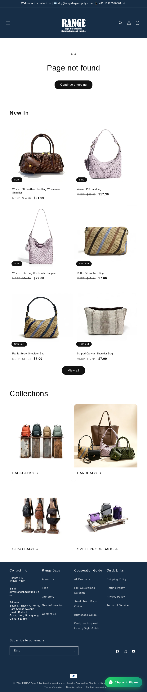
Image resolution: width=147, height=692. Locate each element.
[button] (8, 23)
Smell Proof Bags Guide (85, 604)
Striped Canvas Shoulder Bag (95, 353)
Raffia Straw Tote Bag (90, 273)
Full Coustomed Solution (84, 590)
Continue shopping (73, 84)
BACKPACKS (23, 473)
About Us (48, 579)
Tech (45, 587)
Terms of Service (118, 605)
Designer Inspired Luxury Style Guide (86, 626)
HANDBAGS (87, 473)
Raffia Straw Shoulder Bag (28, 353)
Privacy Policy (116, 596)
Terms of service (53, 687)
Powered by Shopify (86, 683)
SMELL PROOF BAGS (95, 549)
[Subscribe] (74, 650)
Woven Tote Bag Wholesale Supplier (34, 273)
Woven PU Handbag (89, 189)
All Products (82, 579)
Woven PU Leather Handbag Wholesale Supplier (36, 191)
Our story (48, 596)
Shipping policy (74, 687)
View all (73, 370)
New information (52, 605)
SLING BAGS (23, 549)
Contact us (49, 613)
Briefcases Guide (85, 614)
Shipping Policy (117, 579)
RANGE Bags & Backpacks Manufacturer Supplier (48, 683)
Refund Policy (116, 587)
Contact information (96, 687)
